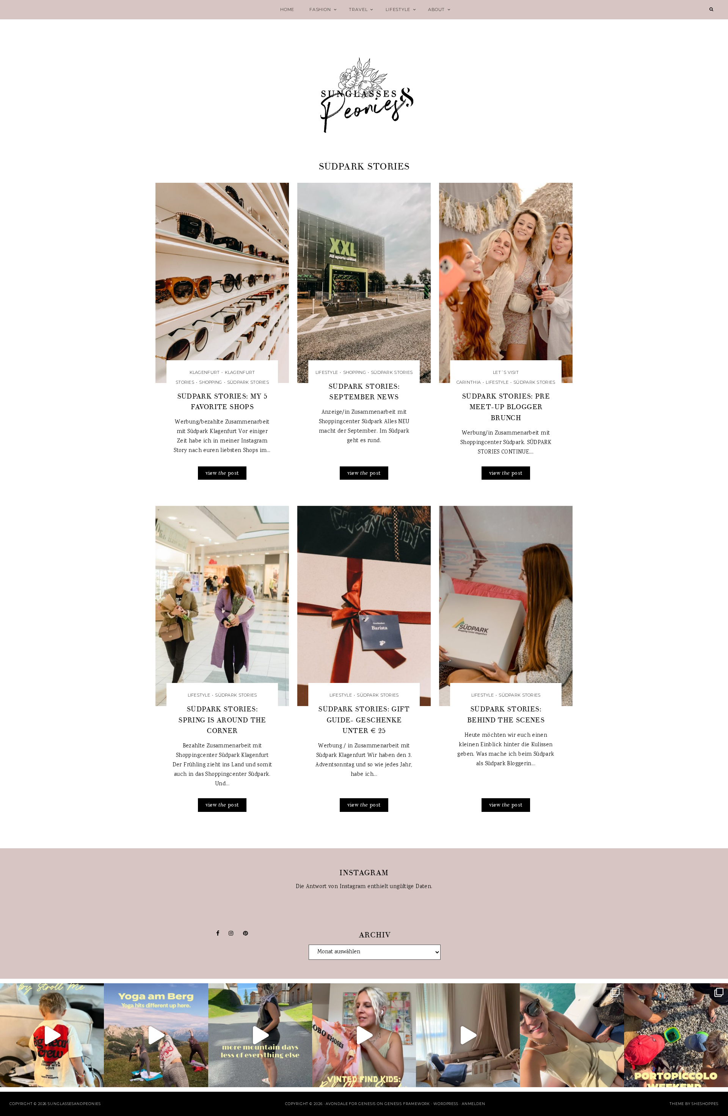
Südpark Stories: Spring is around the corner (222, 720)
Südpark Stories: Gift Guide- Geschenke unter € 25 (364, 720)
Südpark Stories (248, 382)
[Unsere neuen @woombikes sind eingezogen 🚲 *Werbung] (52, 1035)
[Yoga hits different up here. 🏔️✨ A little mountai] (156, 1035)
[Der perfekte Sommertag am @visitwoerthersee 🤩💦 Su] (572, 1035)
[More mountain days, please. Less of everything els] (260, 1035)
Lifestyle (398, 9)
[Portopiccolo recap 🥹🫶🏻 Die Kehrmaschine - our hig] (676, 1035)
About (436, 9)
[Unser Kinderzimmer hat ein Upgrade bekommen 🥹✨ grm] (468, 1035)
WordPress (445, 1104)
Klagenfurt (205, 372)
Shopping (210, 382)
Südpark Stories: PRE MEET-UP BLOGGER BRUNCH (506, 407)
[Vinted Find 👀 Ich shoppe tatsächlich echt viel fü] (364, 1035)
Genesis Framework (407, 1104)
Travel (358, 9)
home (287, 9)
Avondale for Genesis (351, 1104)
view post (222, 473)
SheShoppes (705, 1104)
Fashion (320, 9)
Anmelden (473, 1104)
